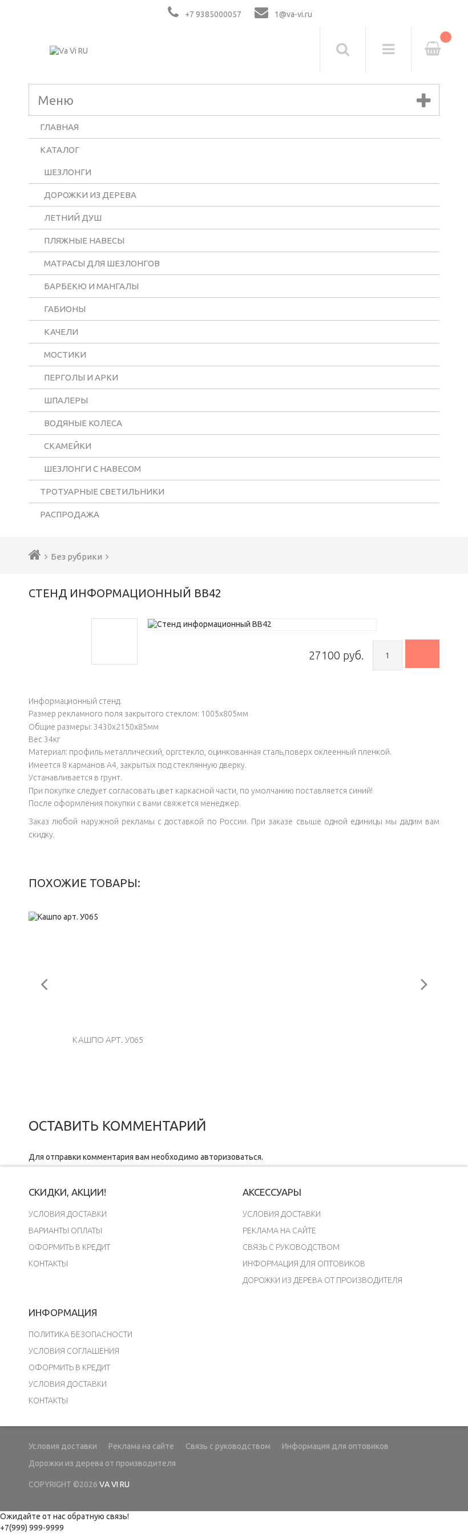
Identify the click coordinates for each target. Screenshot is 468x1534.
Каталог (59, 150)
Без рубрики (76, 556)
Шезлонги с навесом (92, 468)
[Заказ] (422, 653)
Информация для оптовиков (304, 1263)
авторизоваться (230, 1156)
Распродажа (69, 514)
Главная (59, 127)
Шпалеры (66, 400)
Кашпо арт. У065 (107, 1040)
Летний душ (73, 217)
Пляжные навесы (84, 240)
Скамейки (67, 446)
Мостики (65, 354)
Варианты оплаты (65, 1230)
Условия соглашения (74, 1350)
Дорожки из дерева (90, 195)
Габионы (65, 309)
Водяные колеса (83, 423)
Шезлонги (67, 172)
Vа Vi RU (114, 1484)
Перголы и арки (81, 377)
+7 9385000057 (213, 14)
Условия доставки (68, 1214)
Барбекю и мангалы (91, 286)
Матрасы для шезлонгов (102, 263)
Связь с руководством (291, 1247)
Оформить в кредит (69, 1247)
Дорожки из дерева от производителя (322, 1280)
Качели (61, 332)
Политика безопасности (80, 1334)
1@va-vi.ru (293, 14)
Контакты (48, 1263)
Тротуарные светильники (102, 491)
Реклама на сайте (279, 1230)
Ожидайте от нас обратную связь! (64, 1516)
